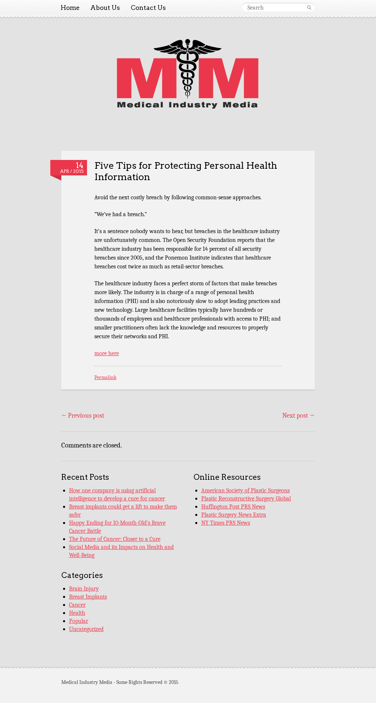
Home (70, 7)
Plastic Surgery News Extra (233, 514)
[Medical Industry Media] (188, 107)
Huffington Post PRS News (233, 506)
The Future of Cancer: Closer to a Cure (114, 539)
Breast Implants (88, 596)
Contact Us (148, 7)
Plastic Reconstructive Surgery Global (246, 498)
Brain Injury (84, 588)
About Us (105, 7)
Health (77, 613)
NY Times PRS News (225, 523)
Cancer (77, 605)
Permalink (105, 377)
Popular (78, 621)
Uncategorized (86, 629)
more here (106, 353)
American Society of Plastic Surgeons (245, 490)
